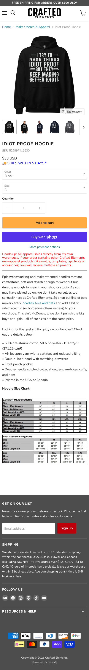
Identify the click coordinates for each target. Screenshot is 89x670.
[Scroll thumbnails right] (82, 127)
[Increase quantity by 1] (39, 208)
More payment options (44, 247)
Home (6, 27)
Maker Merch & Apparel (33, 27)
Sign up (67, 528)
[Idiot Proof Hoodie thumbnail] (9, 127)
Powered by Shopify (44, 662)
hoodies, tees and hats (38, 303)
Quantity (8, 198)
